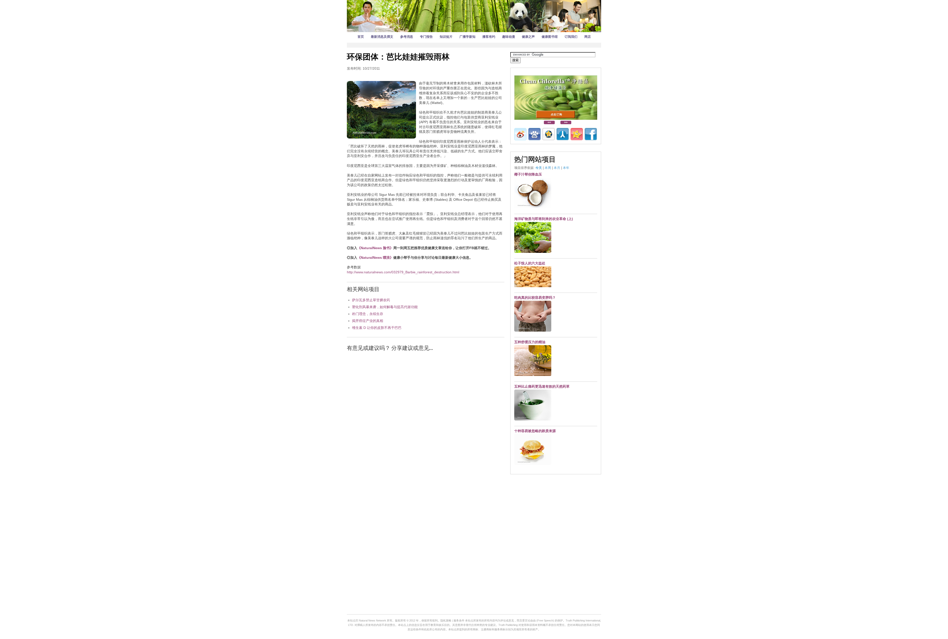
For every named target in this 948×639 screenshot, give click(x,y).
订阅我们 (571, 37)
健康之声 (528, 37)
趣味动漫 (508, 37)
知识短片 (446, 37)
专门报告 (426, 37)
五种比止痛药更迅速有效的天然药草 (542, 386)
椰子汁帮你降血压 (528, 174)
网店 (587, 37)
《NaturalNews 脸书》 (375, 248)
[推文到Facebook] (591, 134)
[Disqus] (425, 418)
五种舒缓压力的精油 (529, 342)
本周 (548, 168)
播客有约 (488, 37)
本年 (566, 168)
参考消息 (406, 37)
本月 (557, 168)
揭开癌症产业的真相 (367, 321)
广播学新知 (467, 37)
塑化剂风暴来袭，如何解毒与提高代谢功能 (385, 307)
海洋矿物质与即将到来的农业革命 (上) (543, 219)
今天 (538, 168)
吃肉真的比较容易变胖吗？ (535, 298)
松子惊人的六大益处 (529, 263)
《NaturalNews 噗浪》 (375, 258)
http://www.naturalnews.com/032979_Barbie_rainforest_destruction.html (403, 272)
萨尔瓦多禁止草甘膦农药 (371, 300)
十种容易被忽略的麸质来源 (535, 431)
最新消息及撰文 (382, 37)
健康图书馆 (550, 37)
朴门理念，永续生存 (367, 314)
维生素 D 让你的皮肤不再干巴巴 (376, 328)
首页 (360, 37)
